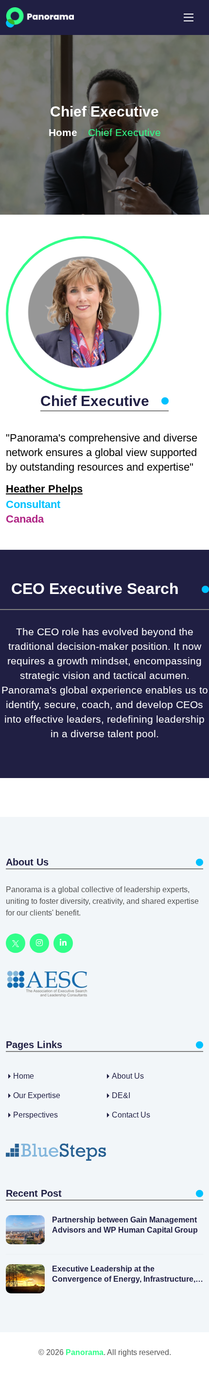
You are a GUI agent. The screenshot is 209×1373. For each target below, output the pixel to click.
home (23, 1076)
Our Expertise (36, 1095)
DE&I (121, 1095)
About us (128, 1076)
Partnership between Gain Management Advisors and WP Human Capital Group (125, 1225)
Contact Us (131, 1115)
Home (63, 132)
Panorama (85, 1352)
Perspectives (35, 1115)
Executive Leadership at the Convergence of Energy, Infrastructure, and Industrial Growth (123, 1275)
